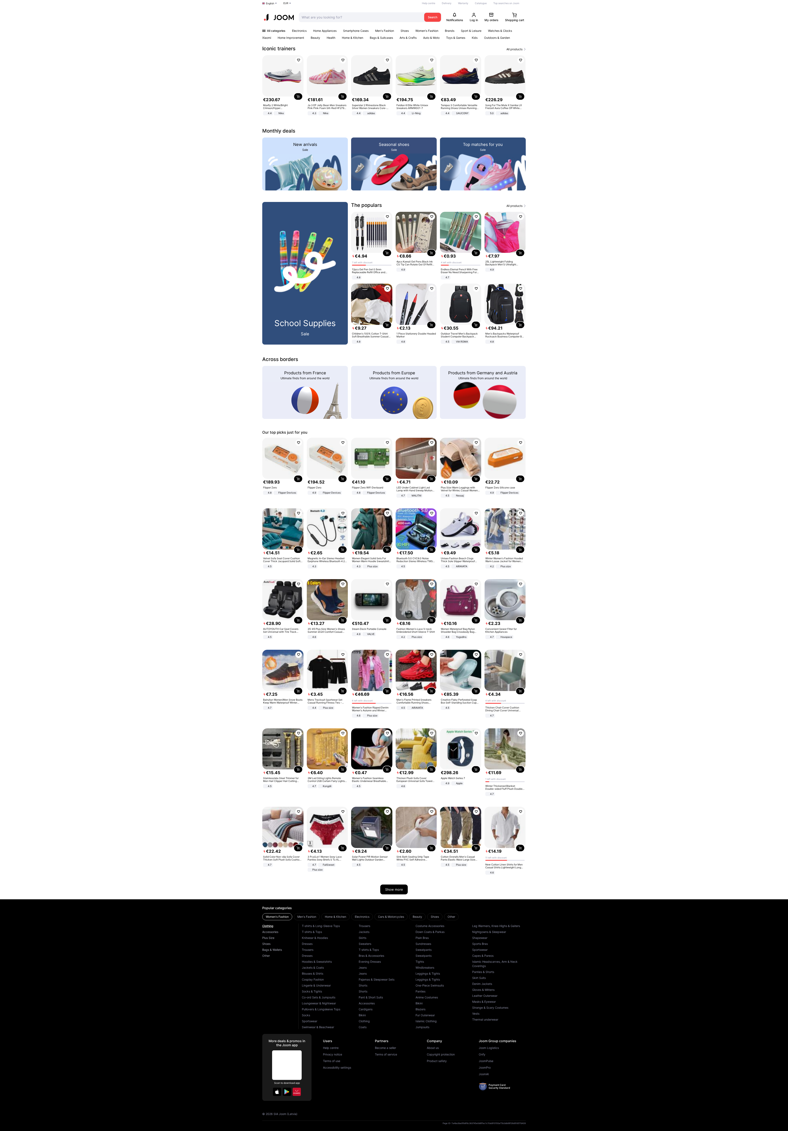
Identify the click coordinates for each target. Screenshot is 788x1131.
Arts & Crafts (408, 37)
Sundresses (423, 943)
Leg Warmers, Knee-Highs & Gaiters (496, 926)
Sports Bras (480, 943)
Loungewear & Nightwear (319, 1003)
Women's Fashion (426, 30)
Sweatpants (424, 949)
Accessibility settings (337, 1067)
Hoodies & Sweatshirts (317, 961)
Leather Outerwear (484, 995)
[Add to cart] (298, 96)
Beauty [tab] (417, 916)
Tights (420, 961)
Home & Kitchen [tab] (335, 916)
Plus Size (268, 938)
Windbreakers (425, 967)
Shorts (363, 985)
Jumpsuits (422, 1027)
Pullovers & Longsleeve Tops (321, 1009)
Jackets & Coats (313, 967)
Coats (363, 1027)
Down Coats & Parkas (430, 932)
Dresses (307, 943)
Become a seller (385, 1048)
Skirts (362, 938)
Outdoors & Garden (497, 37)
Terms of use (331, 1061)
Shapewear (479, 938)
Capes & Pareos (483, 955)
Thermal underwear (485, 1019)
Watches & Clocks (500, 30)
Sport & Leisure (471, 30)
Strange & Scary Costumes (490, 1007)
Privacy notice (332, 1054)
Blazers (420, 1009)
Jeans (363, 967)
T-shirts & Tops (312, 932)
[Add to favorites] (298, 60)
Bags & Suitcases (381, 37)
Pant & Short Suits (371, 997)
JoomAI (484, 1074)
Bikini (362, 1015)
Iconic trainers (279, 49)
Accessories (270, 932)
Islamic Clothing (426, 1021)
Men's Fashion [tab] (306, 916)
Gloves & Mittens (483, 989)
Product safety (437, 1061)
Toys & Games (455, 37)
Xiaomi (266, 37)
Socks (306, 1015)
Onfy (482, 1054)
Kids (475, 37)
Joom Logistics (489, 1048)
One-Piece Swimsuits (430, 985)
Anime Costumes (427, 997)
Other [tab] (451, 916)
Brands (449, 30)
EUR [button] (285, 3)
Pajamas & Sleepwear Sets (376, 979)
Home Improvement (291, 37)
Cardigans (365, 1009)
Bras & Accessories (371, 955)
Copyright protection (441, 1054)
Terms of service (386, 1054)
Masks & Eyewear (484, 1001)
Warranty (463, 3)
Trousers (307, 949)
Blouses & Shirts (312, 973)
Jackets (364, 932)
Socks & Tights (312, 991)
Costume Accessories (430, 926)
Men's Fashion (384, 30)
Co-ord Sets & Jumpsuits (318, 997)
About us (433, 1048)
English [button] (270, 3)
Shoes (405, 30)
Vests (475, 1013)
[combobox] (360, 17)
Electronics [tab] (362, 916)
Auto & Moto (431, 37)
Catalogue (481, 3)
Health (331, 37)
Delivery (446, 3)
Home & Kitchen (352, 37)
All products (514, 49)
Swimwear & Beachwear (318, 1027)
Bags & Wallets (272, 949)
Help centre (428, 3)
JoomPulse (486, 1061)
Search (432, 17)
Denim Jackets (482, 983)
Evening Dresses (370, 961)
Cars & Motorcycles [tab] (391, 916)
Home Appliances (325, 30)
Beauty (315, 37)
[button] (277, 1092)
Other (266, 955)
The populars (366, 205)
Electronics (299, 30)
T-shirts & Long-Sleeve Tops (321, 926)
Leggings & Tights (428, 973)
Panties (420, 991)
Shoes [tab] (435, 916)
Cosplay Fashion (313, 979)
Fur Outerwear (425, 1015)
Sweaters (365, 943)
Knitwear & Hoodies (315, 938)
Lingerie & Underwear (316, 985)
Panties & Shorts (483, 972)
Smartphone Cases (356, 30)
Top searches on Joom (506, 3)
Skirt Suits (479, 978)
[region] (394, 85)
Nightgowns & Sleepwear (489, 932)
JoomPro (485, 1067)
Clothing (267, 926)
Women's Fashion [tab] (277, 916)
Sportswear (309, 1021)
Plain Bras (422, 938)
